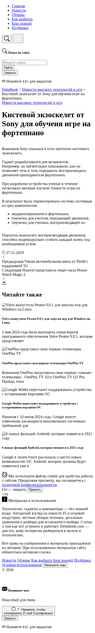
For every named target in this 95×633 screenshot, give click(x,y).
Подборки (20, 28)
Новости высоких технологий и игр (32, 103)
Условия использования (21, 565)
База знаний (22, 23)
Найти (8, 67)
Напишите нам (55, 565)
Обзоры (18, 15)
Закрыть (10, 73)
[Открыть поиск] (7, 39)
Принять (35, 489)
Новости (19, 10)
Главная (18, 6)
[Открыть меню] (18, 38)
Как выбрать (22, 19)
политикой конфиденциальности (29, 485)
